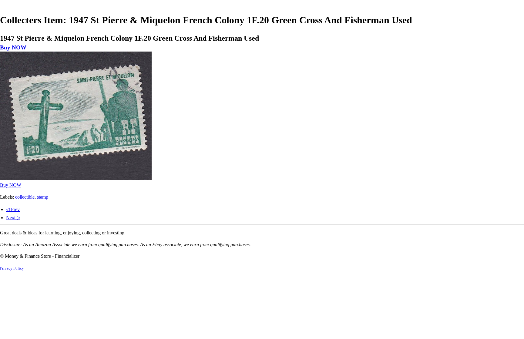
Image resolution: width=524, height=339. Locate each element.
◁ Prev (13, 209)
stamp (42, 197)
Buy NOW (13, 47)
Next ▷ (13, 217)
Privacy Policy (12, 268)
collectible (25, 197)
